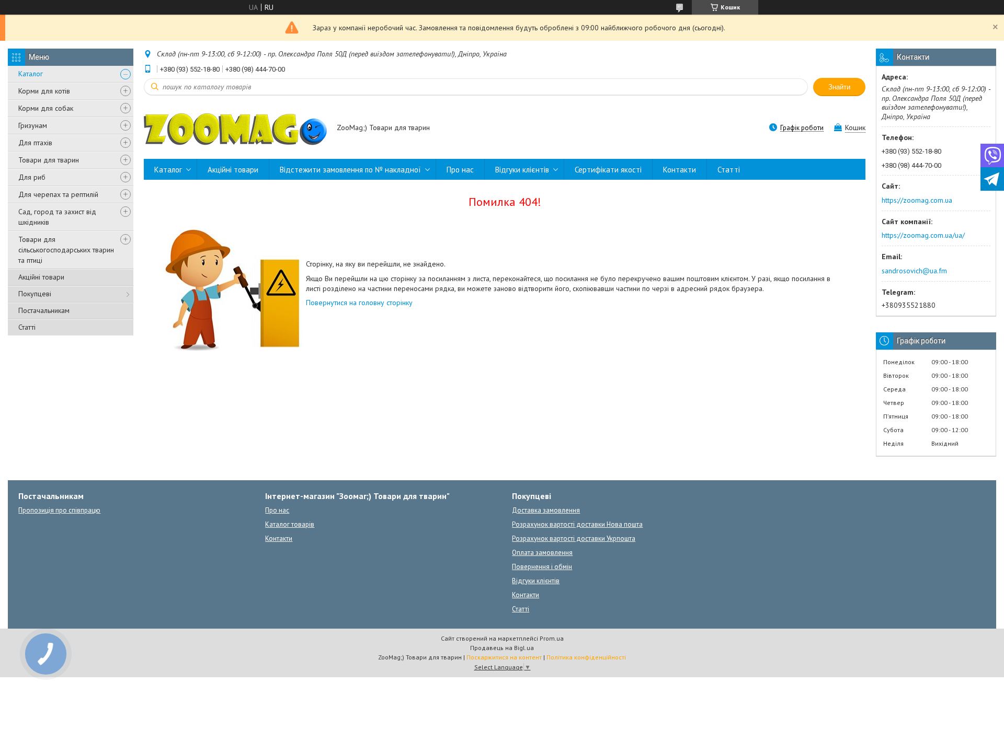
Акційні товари (41, 277)
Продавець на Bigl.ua (502, 648)
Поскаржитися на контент (504, 657)
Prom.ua (552, 638)
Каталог (30, 73)
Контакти (679, 169)
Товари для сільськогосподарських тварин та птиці (66, 250)
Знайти (839, 87)
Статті (27, 327)
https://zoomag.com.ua (917, 200)
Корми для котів (44, 91)
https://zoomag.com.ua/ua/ (923, 235)
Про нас (460, 169)
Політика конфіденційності (586, 657)
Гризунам (32, 125)
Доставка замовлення (546, 510)
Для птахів (35, 142)
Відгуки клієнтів (522, 169)
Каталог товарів (289, 524)
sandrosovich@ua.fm (914, 270)
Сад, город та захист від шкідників (57, 217)
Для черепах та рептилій (58, 194)
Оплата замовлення (542, 552)
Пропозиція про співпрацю (59, 510)
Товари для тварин (48, 160)
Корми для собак (45, 108)
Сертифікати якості (608, 169)
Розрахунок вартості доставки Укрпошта (573, 538)
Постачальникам (44, 310)
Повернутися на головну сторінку (359, 302)
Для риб (31, 177)
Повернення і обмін (542, 566)
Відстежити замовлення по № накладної (350, 169)
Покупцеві (34, 293)
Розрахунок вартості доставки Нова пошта (577, 524)
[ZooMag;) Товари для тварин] (235, 128)
